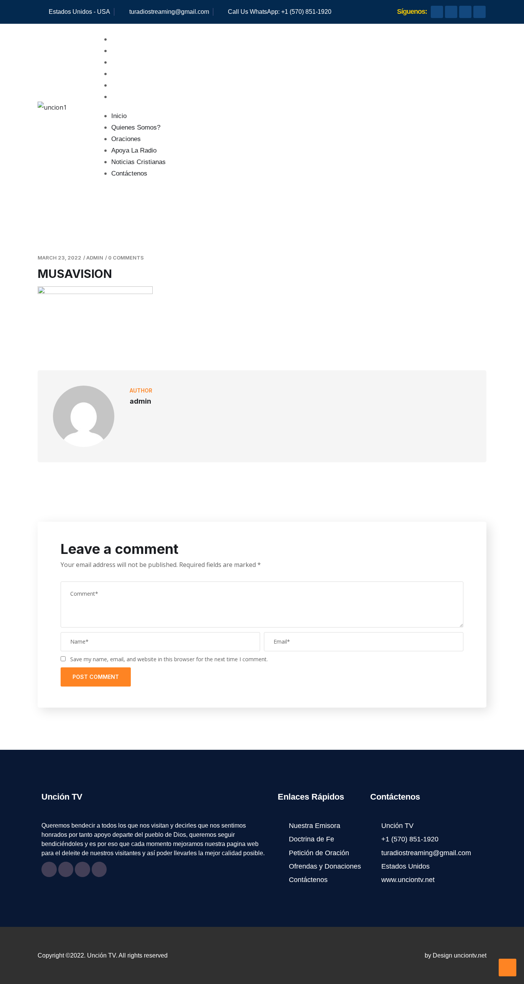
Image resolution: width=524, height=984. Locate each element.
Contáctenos (135, 96)
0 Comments (126, 258)
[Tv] (465, 12)
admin (94, 258)
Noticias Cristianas (144, 85)
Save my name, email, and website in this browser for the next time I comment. (169, 659)
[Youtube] (451, 12)
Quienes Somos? (141, 50)
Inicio (124, 39)
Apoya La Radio (139, 73)
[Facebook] (437, 12)
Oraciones (131, 62)
